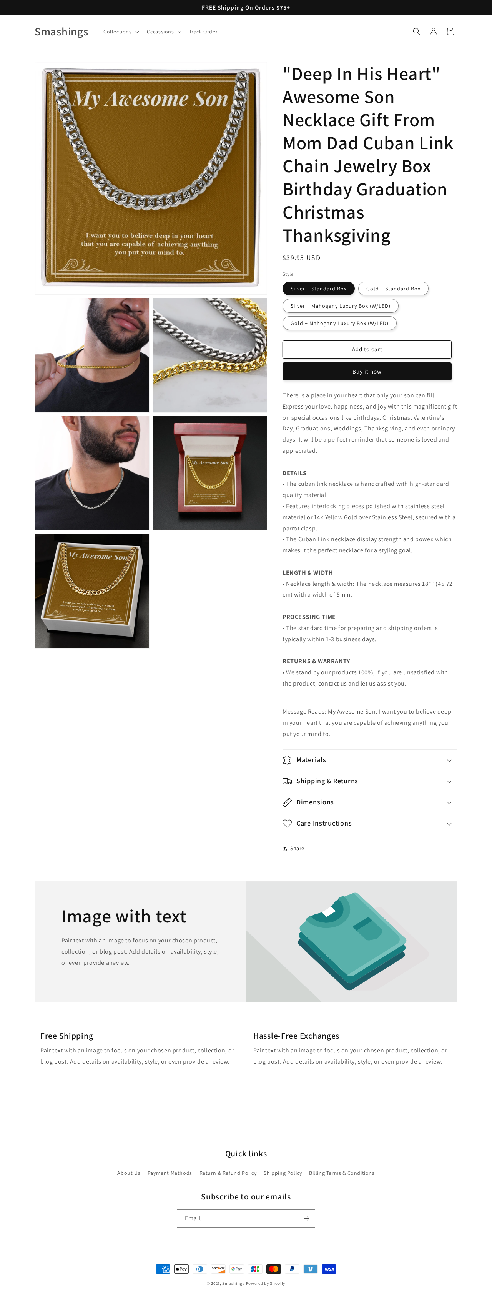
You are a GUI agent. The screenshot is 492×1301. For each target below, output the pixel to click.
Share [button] (297, 848)
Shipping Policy (283, 1172)
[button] (120, 31)
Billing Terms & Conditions (342, 1172)
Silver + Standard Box (319, 288)
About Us (128, 1172)
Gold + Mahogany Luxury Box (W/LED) (340, 323)
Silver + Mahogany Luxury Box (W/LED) (341, 305)
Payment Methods (170, 1172)
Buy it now (367, 371)
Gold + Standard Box (393, 288)
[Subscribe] (306, 1218)
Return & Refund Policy (228, 1172)
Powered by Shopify (266, 1283)
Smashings (233, 1283)
